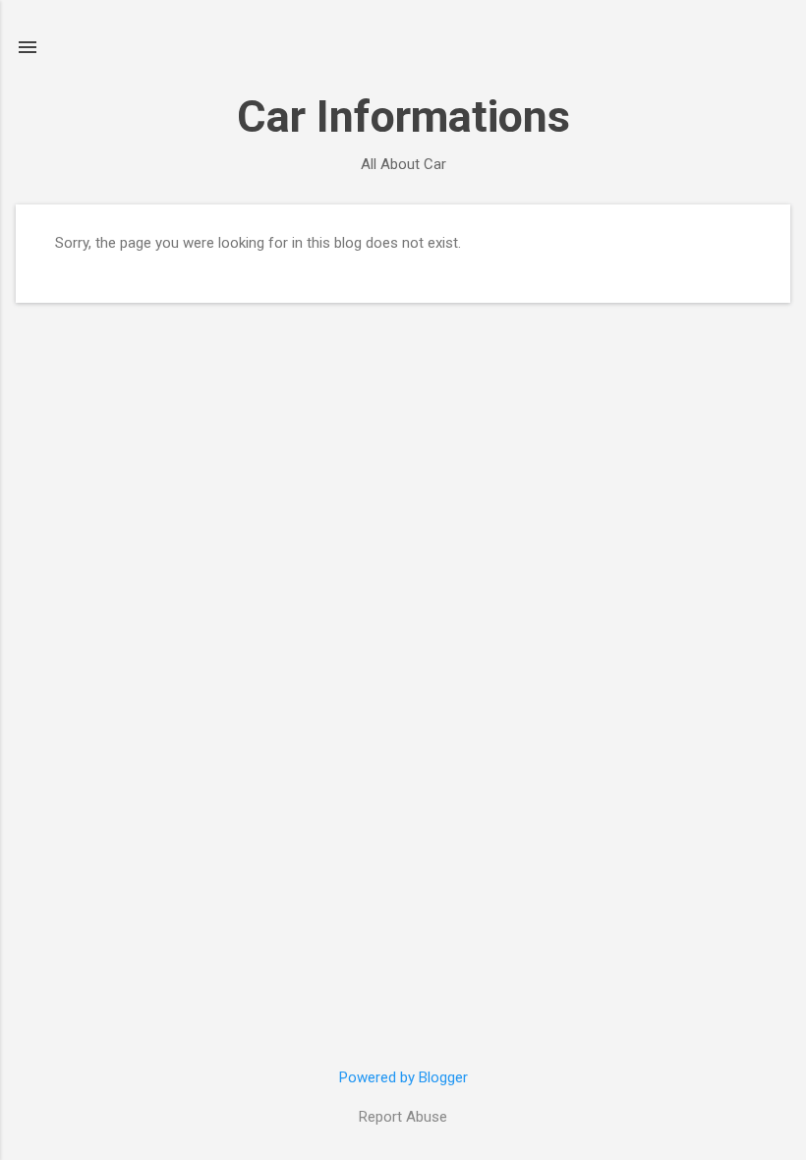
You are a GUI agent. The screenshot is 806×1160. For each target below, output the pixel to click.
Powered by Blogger (403, 1077)
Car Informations (403, 116)
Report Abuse (403, 1117)
